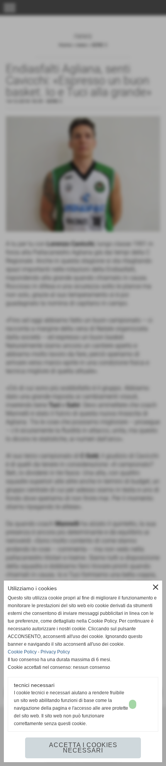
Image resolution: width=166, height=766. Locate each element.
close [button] (155, 587)
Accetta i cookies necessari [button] (83, 748)
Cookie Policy (22, 652)
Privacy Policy (55, 652)
